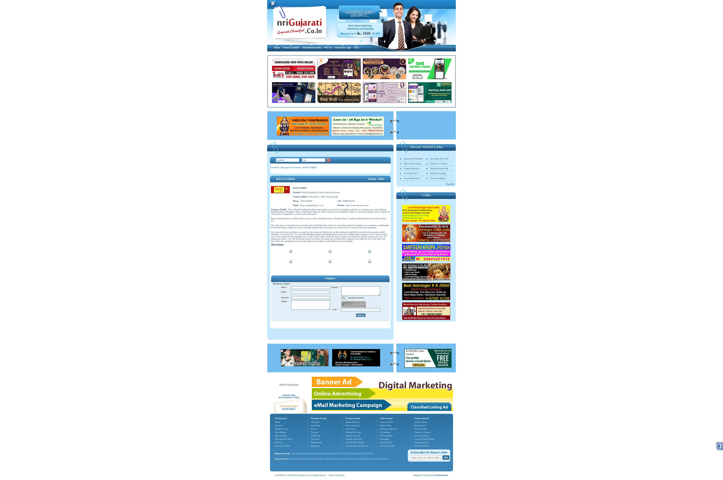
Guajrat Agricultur (412, 168)
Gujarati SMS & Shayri (424, 439)
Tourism (314, 432)
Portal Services (281, 429)
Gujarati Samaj (420, 422)
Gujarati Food (386, 442)
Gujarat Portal (282, 459)
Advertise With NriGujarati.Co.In (305, 453)
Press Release (280, 432)
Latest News (350, 429)
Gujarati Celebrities (353, 439)
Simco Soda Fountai (412, 163)
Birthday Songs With (439, 168)
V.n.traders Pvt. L (411, 173)
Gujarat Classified (298, 459)
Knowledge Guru (353, 425)
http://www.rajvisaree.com (357, 205)
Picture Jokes (385, 425)
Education (315, 439)
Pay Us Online (367, 453)
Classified (274, 167)
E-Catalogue (385, 432)
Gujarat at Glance (421, 446)
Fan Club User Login (350, 453)
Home (277, 47)
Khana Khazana (352, 422)
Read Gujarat (420, 425)
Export (314, 429)
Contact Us (335, 453)
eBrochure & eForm (283, 439)
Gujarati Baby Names (354, 442)
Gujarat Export (331, 459)
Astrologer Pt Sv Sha (439, 158)
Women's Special (352, 435)
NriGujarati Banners (388, 429)
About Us (279, 425)
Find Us (278, 442)
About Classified (291, 47)
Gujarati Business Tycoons (356, 446)
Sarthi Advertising (438, 173)
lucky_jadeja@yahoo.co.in (311, 205)
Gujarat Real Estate (315, 459)
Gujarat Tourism (346, 459)
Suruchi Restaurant (412, 178)
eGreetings (384, 439)
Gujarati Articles (421, 442)
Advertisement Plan (311, 47)
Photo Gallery (281, 435)
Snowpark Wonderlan (413, 158)
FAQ (356, 47)
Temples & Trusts (353, 432)
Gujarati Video (420, 429)
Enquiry (325, 453)
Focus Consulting (437, 178)
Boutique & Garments (291, 167)
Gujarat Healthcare (363, 459)
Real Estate (315, 425)
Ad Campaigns (386, 435)
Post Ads (450, 184)
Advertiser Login (343, 47)
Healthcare (315, 435)
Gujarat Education (381, 459)
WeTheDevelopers (441, 475)
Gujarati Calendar (422, 435)
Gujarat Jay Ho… (387, 422)
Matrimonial (316, 442)
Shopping (315, 446)
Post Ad (328, 47)
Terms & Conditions (336, 475)
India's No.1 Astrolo (439, 163)
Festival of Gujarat (422, 432)
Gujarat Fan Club (282, 446)
